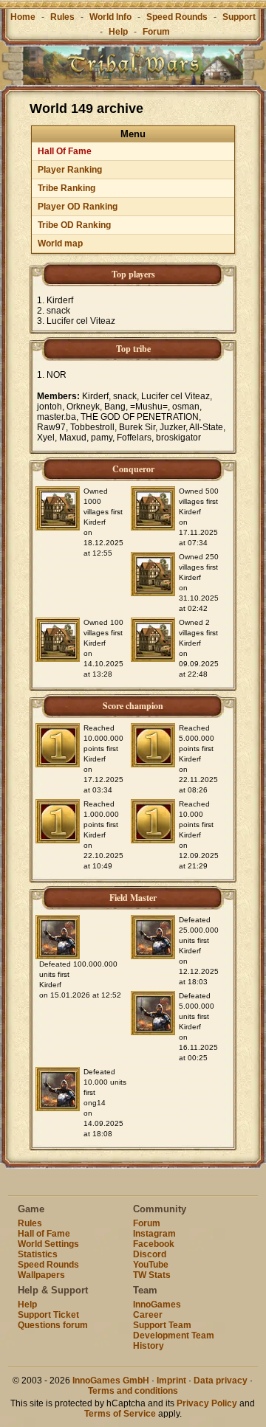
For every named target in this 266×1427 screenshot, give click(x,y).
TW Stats (152, 1275)
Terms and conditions (133, 1391)
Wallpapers (41, 1275)
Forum (156, 32)
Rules (62, 17)
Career (148, 1315)
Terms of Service (120, 1414)
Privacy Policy (207, 1403)
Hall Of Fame (65, 151)
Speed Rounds (177, 17)
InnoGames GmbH (110, 1380)
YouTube (150, 1265)
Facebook (153, 1244)
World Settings (48, 1244)
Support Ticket (48, 1315)
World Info (110, 17)
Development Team (173, 1335)
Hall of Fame (44, 1234)
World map (60, 243)
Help (118, 32)
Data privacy (221, 1380)
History (148, 1346)
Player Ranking (70, 170)
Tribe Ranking (66, 188)
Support (239, 17)
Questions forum (53, 1325)
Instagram (154, 1234)
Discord (149, 1254)
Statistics (38, 1254)
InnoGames (157, 1304)
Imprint (171, 1380)
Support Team (162, 1325)
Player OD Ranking (77, 206)
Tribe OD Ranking (74, 225)
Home (22, 17)
